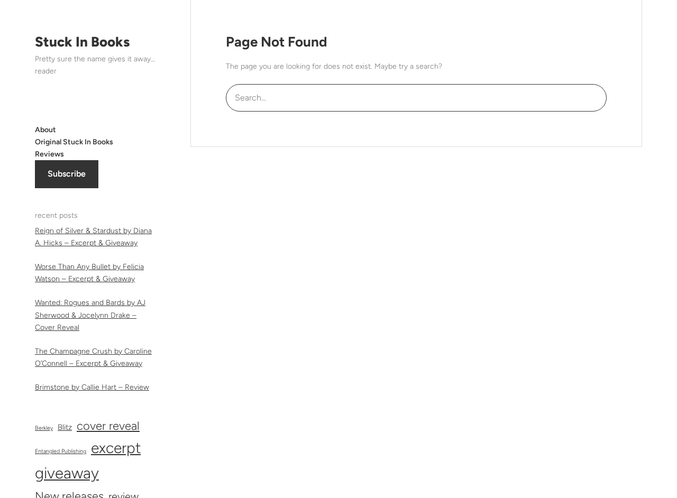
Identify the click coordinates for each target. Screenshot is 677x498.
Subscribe (67, 174)
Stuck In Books (82, 41)
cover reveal (108, 426)
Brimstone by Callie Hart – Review (92, 387)
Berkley (44, 428)
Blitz (65, 427)
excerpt (116, 448)
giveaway (67, 473)
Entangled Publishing (60, 451)
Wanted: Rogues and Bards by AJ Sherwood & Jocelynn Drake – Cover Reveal (90, 314)
